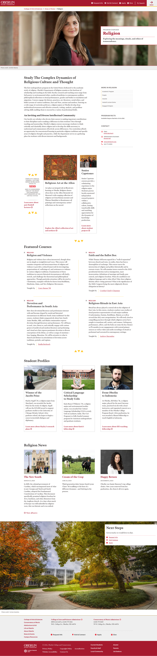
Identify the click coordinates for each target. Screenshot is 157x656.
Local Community (97, 651)
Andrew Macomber (107, 336)
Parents (116, 648)
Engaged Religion (107, 106)
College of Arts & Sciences (33, 9)
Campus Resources (31, 637)
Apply (123, 3)
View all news (31, 513)
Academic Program (108, 91)
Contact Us (64, 652)
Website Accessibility (49, 652)
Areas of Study (50, 9)
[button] (140, 3)
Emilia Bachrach (108, 133)
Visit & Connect (112, 3)
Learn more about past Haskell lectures (31, 204)
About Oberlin (29, 631)
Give (131, 3)
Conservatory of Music (32, 622)
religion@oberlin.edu (110, 142)
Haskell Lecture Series (109, 102)
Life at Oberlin (29, 628)
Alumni (115, 645)
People (104, 95)
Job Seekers (117, 651)
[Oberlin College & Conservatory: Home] (8, 3)
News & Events (29, 634)
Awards (104, 99)
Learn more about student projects (87, 228)
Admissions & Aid (30, 625)
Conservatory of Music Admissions (106, 619)
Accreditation (79, 649)
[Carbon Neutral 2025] (30, 651)
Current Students (97, 645)
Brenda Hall (107, 138)
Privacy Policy (47, 649)
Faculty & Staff (96, 648)
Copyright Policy (66, 649)
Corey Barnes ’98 (44, 288)
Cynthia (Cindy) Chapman (110, 291)
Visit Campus (113, 540)
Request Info (98, 3)
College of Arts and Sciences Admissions (65, 619)
